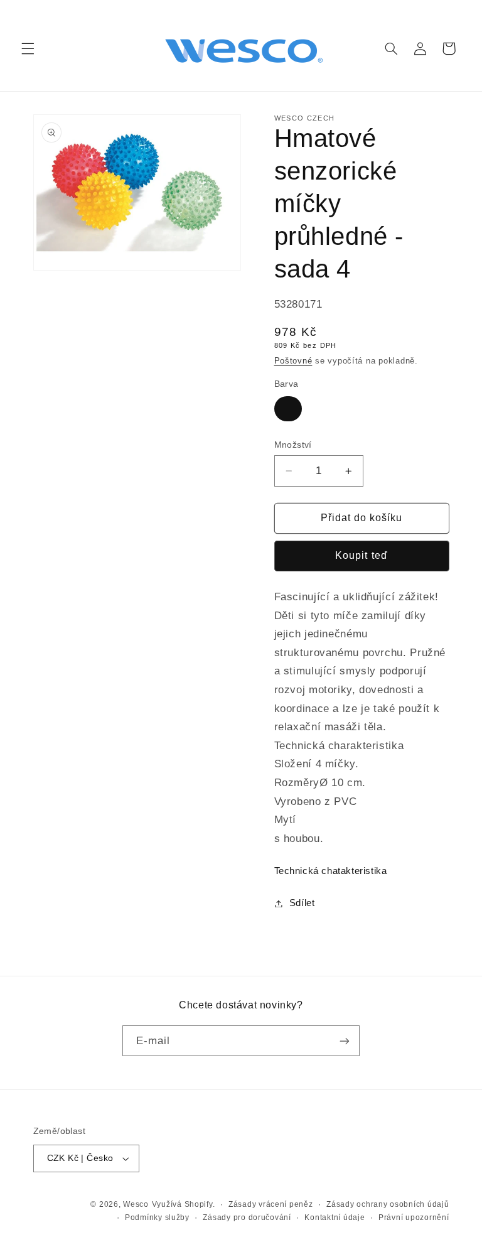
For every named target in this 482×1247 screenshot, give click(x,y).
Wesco (136, 1204)
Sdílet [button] (302, 903)
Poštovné (293, 361)
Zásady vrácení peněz (270, 1204)
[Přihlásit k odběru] (344, 1040)
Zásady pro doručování (247, 1217)
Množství (293, 445)
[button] (27, 48)
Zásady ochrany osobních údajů (387, 1204)
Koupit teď (361, 555)
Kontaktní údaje (334, 1217)
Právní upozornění (413, 1217)
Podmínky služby (157, 1217)
